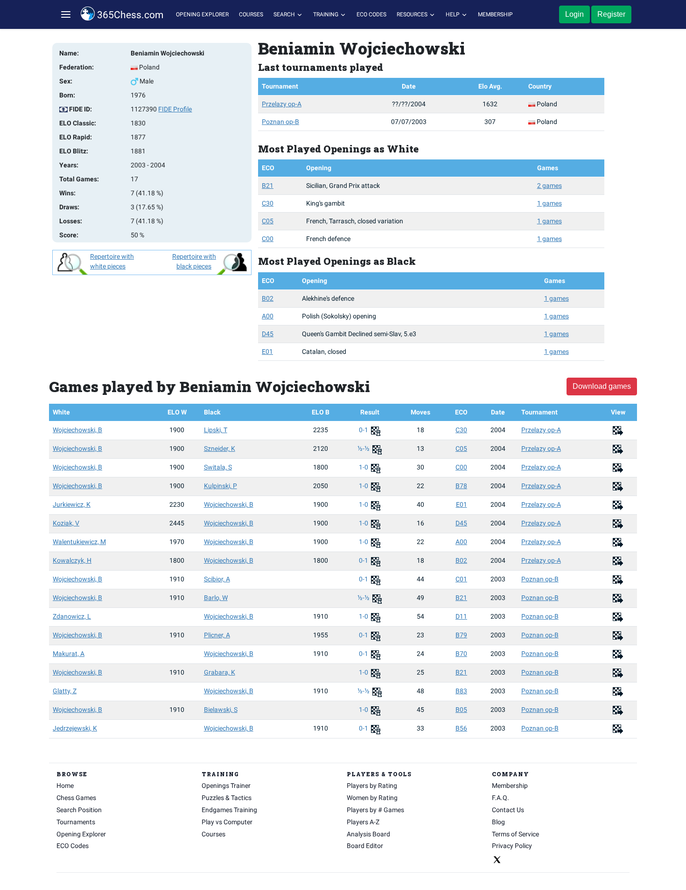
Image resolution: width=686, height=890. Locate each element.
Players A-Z (363, 822)
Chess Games (76, 797)
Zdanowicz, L (72, 616)
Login (574, 14)
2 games (549, 185)
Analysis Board (368, 834)
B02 (267, 298)
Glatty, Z (65, 691)
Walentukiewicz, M (79, 541)
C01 (461, 579)
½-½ (364, 448)
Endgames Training (229, 810)
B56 (461, 728)
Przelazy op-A (281, 104)
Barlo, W (216, 597)
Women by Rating (372, 797)
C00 (267, 238)
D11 (461, 616)
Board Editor (365, 845)
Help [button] (453, 14)
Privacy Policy (512, 845)
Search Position (79, 810)
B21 (267, 185)
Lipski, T (215, 430)
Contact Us (508, 810)
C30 (267, 203)
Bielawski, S (221, 709)
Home (65, 785)
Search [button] (284, 14)
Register (611, 14)
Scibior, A (217, 579)
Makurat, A (68, 653)
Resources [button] (413, 14)
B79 (461, 635)
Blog (498, 822)
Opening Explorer (202, 14)
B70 (461, 653)
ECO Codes (371, 14)
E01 (267, 351)
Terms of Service (515, 834)
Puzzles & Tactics (227, 797)
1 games (549, 203)
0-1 (364, 430)
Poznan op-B (280, 121)
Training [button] (326, 14)
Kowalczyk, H (72, 560)
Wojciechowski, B (77, 430)
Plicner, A (217, 635)
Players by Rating (372, 785)
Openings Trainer (226, 785)
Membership (495, 14)
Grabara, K (219, 672)
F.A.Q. (500, 797)
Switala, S (218, 467)
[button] (66, 14)
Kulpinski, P (220, 486)
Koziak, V (66, 523)
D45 (267, 334)
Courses (251, 14)
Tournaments (75, 822)
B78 (461, 486)
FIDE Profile (175, 109)
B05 (461, 709)
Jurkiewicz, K (72, 504)
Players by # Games (375, 810)
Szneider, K (219, 448)
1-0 (364, 467)
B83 (461, 691)
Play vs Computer (227, 822)
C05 (267, 221)
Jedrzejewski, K (75, 728)
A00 (267, 316)
